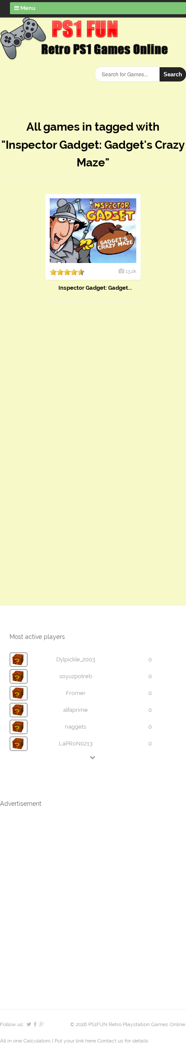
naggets (75, 726)
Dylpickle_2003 (75, 659)
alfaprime (75, 710)
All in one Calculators (26, 1041)
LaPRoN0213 (76, 743)
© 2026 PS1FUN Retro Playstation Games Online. (128, 1024)
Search (173, 74)
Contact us (110, 1041)
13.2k (130, 271)
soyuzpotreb (75, 676)
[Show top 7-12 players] (93, 757)
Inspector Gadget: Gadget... (95, 288)
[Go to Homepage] (85, 55)
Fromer (76, 693)
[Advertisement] (65, 445)
